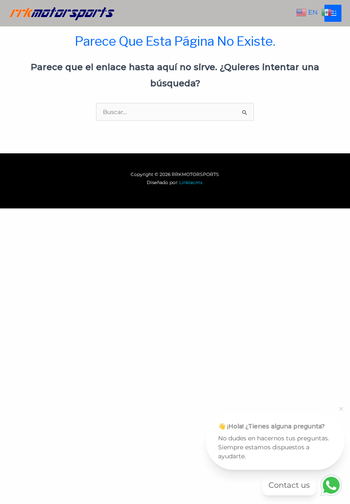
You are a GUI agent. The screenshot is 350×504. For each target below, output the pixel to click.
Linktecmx (191, 182)
